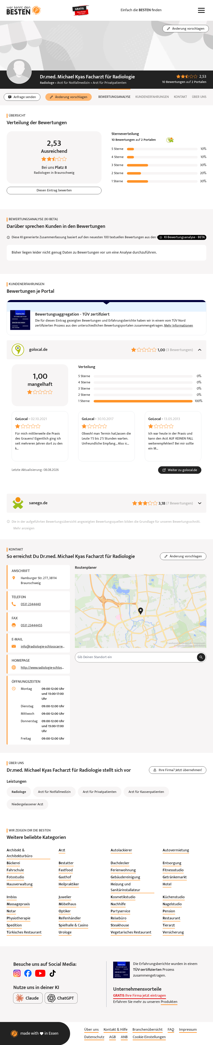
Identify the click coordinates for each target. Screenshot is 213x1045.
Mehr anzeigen (24, 528)
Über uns (199, 97)
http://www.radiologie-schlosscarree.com (43, 668)
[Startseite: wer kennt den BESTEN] (24, 10)
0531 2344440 (31, 604)
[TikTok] (52, 973)
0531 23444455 (31, 625)
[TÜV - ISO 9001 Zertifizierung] (121, 970)
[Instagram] (17, 973)
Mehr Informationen (178, 325)
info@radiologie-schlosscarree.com (43, 646)
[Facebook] (28, 973)
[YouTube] (40, 973)
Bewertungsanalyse (114, 97)
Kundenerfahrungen (152, 97)
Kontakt (180, 97)
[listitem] (28, 853)
